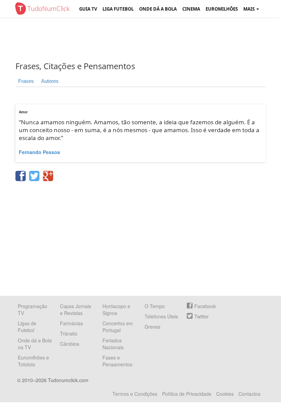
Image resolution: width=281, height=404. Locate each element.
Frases (26, 81)
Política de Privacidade (186, 393)
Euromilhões (222, 9)
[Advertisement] (145, 39)
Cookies (225, 393)
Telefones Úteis (161, 316)
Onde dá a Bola (158, 9)
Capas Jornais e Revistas (75, 309)
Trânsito (68, 333)
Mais (249, 9)
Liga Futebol (118, 9)
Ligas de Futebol (27, 326)
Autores (50, 81)
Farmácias (71, 323)
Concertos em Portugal (117, 326)
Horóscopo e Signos (116, 309)
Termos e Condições (134, 393)
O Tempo (155, 306)
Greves (152, 326)
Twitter (201, 316)
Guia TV (88, 9)
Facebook (205, 306)
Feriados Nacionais (113, 344)
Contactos (249, 393)
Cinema (191, 9)
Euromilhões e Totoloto (33, 361)
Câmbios (69, 343)
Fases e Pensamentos (117, 361)
